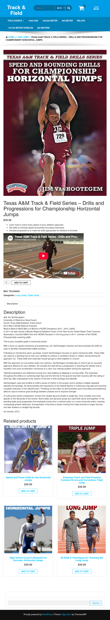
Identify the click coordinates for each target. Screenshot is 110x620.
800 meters (43, 27)
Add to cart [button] (28, 491)
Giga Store (66, 614)
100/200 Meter (49, 20)
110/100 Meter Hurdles (20, 27)
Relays (81, 20)
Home (11, 37)
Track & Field (16, 9)
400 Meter (67, 20)
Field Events (15, 20)
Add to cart (21, 282)
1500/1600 (33, 20)
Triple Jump (33, 295)
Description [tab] (12, 303)
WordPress (47, 614)
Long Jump (23, 37)
